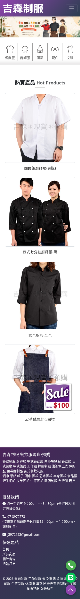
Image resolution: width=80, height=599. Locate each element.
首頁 (5, 549)
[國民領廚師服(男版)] (40, 128)
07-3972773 (16, 516)
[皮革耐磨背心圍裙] (40, 378)
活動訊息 (9, 564)
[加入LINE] (71, 578)
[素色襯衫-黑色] (40, 295)
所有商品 (9, 554)
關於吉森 (9, 559)
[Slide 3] (47, 32)
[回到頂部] (71, 590)
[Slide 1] (33, 32)
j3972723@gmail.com (23, 534)
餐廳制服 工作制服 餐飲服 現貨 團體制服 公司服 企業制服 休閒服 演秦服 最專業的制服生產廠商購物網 (41, 583)
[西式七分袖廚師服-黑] (40, 211)
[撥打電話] (71, 565)
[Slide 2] (40, 32)
